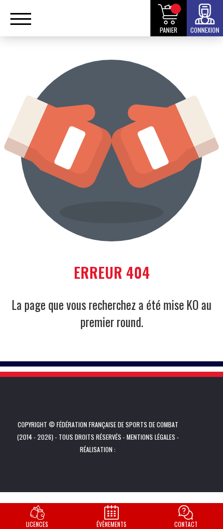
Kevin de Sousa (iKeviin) (131, 449)
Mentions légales (151, 436)
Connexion (204, 29)
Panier (168, 29)
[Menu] (20, 23)
